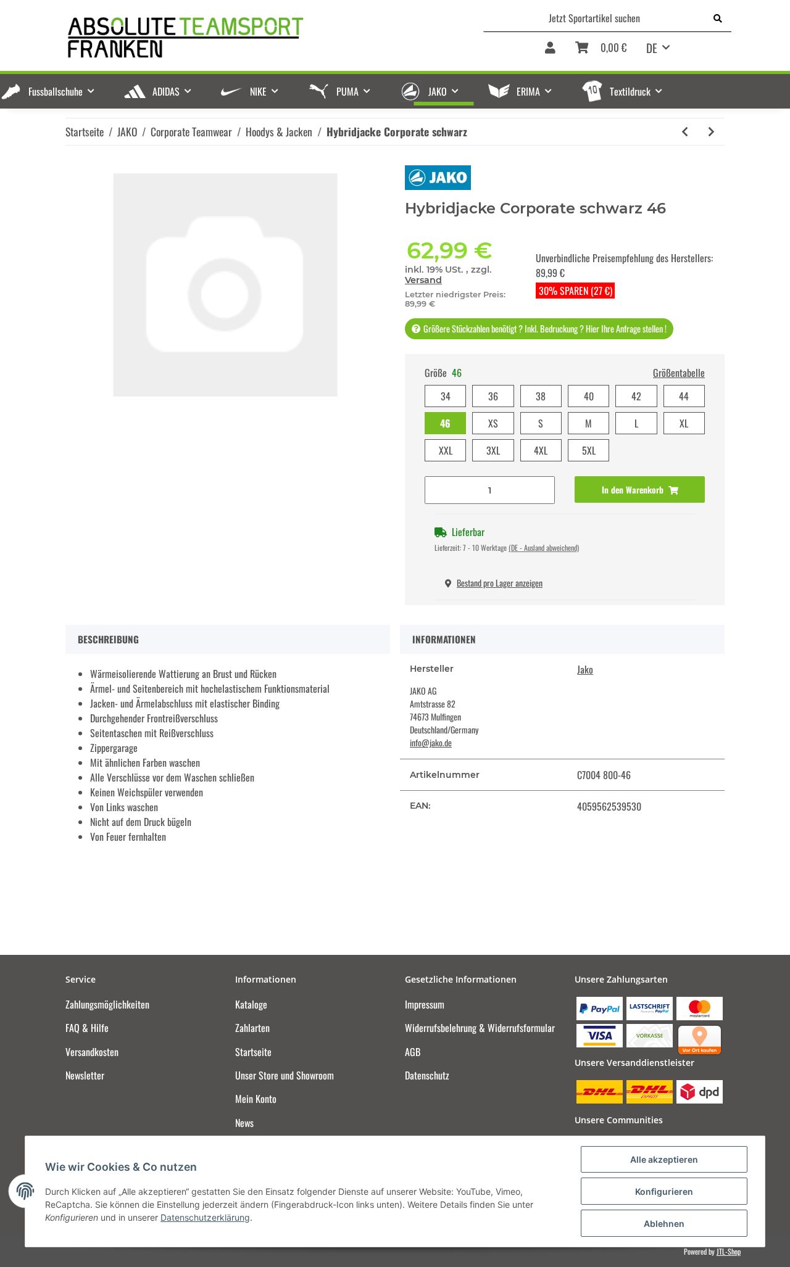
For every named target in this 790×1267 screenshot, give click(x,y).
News (244, 1122)
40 (589, 396)
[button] (550, 52)
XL (684, 423)
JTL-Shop (729, 1251)
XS (493, 423)
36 (493, 396)
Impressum (424, 1004)
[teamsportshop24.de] (246, 37)
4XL (540, 450)
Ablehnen (664, 1223)
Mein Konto (255, 1098)
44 (684, 396)
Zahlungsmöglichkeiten (107, 1004)
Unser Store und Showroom (284, 1075)
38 (541, 396)
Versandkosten (91, 1051)
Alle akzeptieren (664, 1159)
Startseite (253, 1051)
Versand (423, 280)
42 (636, 396)
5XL (589, 450)
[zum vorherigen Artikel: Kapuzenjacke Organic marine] (685, 131)
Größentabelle (679, 372)
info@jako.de (431, 742)
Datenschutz (427, 1075)
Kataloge (251, 1004)
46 (445, 423)
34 (446, 396)
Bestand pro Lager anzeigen (500, 582)
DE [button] (651, 47)
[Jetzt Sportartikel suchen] (717, 18)
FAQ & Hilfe (87, 1027)
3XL (493, 450)
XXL (445, 450)
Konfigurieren (664, 1191)
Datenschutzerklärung (205, 1217)
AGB (412, 1051)
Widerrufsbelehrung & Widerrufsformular (480, 1027)
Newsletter (84, 1075)
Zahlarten (252, 1027)
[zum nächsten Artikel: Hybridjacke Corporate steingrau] (711, 131)
